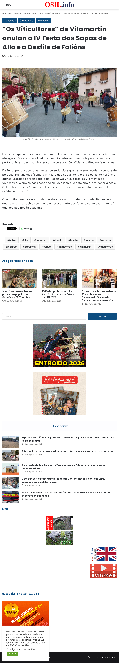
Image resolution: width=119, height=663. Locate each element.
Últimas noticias (59, 426)
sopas (47, 246)
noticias (106, 240)
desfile (58, 240)
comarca (41, 240)
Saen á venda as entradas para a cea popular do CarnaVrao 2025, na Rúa (17, 294)
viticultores (106, 246)
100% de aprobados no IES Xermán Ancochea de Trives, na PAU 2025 (58, 294)
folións (89, 240)
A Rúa (12, 240)
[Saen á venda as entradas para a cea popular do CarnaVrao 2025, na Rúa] (19, 278)
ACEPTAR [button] (12, 654)
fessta (74, 240)
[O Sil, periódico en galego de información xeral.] (59, 4)
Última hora (26, 20)
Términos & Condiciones (104, 657)
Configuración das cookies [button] (21, 649)
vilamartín (85, 246)
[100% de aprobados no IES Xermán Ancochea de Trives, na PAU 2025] (59, 278)
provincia (30, 246)
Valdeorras (65, 246)
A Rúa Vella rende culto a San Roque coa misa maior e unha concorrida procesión (68, 451)
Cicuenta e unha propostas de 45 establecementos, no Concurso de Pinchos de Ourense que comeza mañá (99, 296)
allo (26, 240)
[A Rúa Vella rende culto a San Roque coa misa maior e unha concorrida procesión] (10, 455)
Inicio (7, 13)
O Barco (12, 246)
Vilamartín (43, 20)
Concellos (16, 13)
